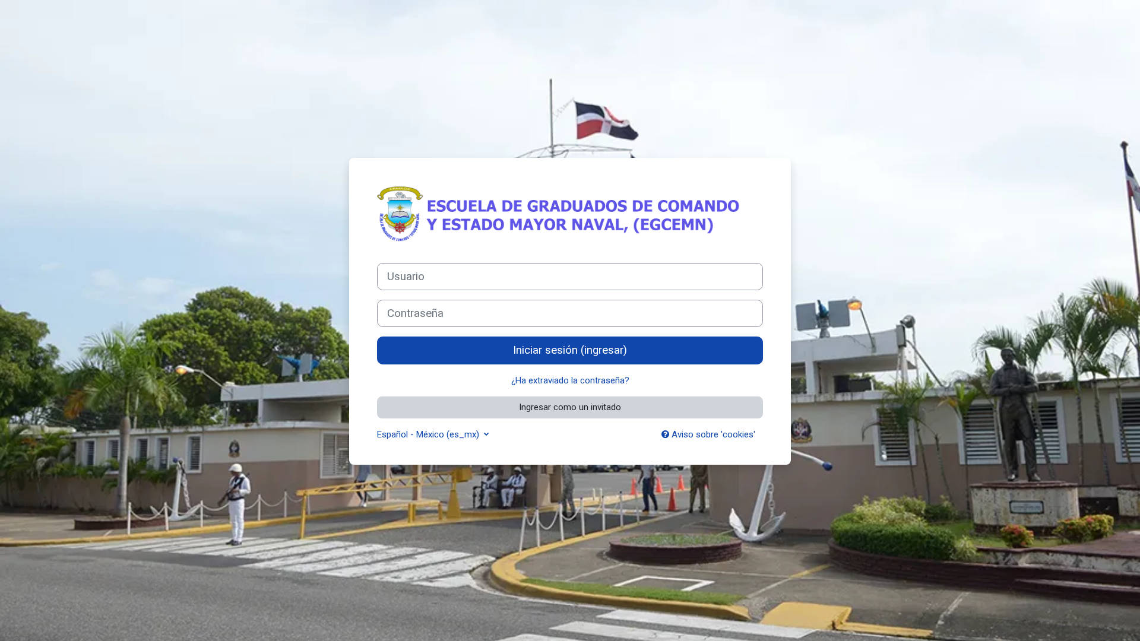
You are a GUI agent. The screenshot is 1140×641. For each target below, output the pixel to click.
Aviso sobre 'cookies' (712, 434)
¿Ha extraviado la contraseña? (570, 380)
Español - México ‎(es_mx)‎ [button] (429, 434)
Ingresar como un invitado (570, 407)
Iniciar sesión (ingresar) (570, 350)
